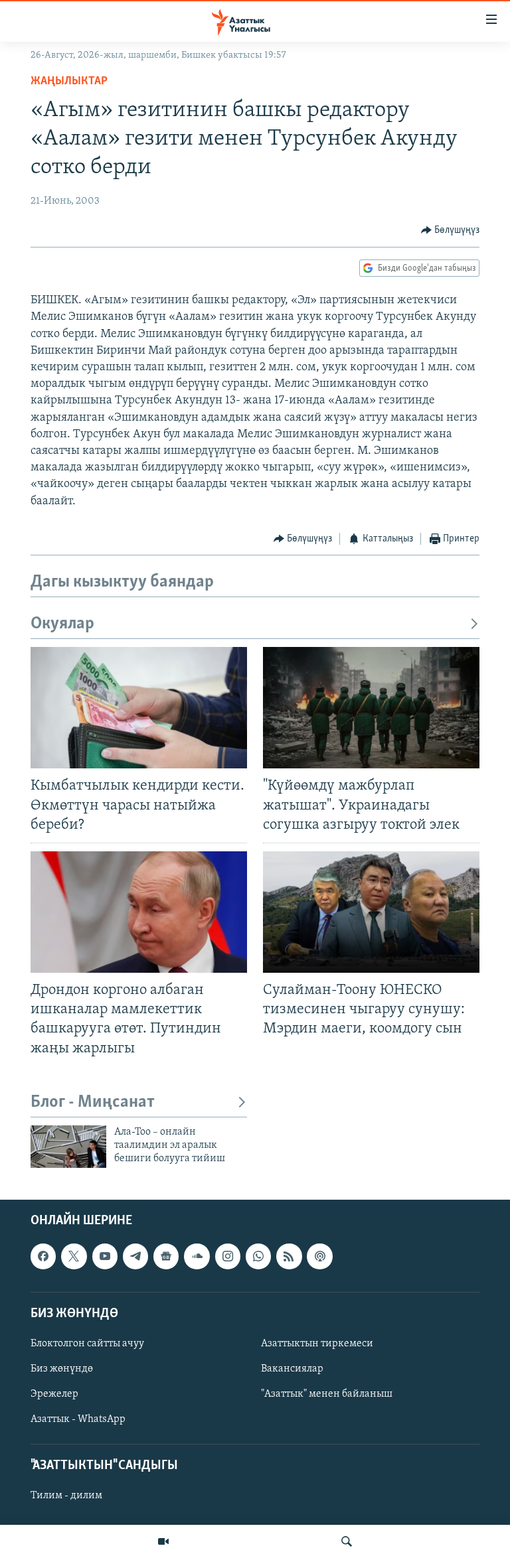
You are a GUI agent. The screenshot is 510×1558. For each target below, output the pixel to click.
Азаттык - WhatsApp (78, 1419)
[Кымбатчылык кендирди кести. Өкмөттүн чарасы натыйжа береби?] (139, 707)
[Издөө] (347, 1541)
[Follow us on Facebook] (43, 1256)
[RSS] (288, 1256)
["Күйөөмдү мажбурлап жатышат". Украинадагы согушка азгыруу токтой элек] (371, 707)
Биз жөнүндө (62, 1369)
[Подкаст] (319, 1256)
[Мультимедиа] (163, 1541)
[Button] (450, 230)
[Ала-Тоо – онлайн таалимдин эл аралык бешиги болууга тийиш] (68, 1146)
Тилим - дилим (66, 1495)
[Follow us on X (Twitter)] (73, 1256)
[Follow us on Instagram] (227, 1256)
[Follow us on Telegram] (135, 1256)
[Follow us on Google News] (166, 1256)
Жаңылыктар (69, 82)
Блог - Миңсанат (93, 1102)
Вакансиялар (292, 1369)
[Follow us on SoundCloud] (196, 1256)
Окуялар (62, 624)
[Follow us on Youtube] (105, 1256)
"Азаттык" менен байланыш (326, 1394)
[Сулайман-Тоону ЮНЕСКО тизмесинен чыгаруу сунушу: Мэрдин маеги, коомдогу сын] (371, 912)
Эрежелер (54, 1394)
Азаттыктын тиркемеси (317, 1343)
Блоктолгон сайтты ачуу (87, 1343)
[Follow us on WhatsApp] (258, 1256)
